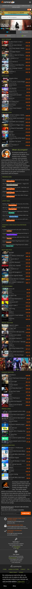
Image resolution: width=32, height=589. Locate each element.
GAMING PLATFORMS (13, 569)
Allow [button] (14, 586)
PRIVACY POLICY (13, 572)
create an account (12, 557)
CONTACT (23, 569)
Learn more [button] (21, 581)
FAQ (28, 569)
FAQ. (18, 548)
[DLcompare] (16, 566)
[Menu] (30, 2)
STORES (5, 569)
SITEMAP (21, 572)
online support (17, 546)
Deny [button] (5, 586)
